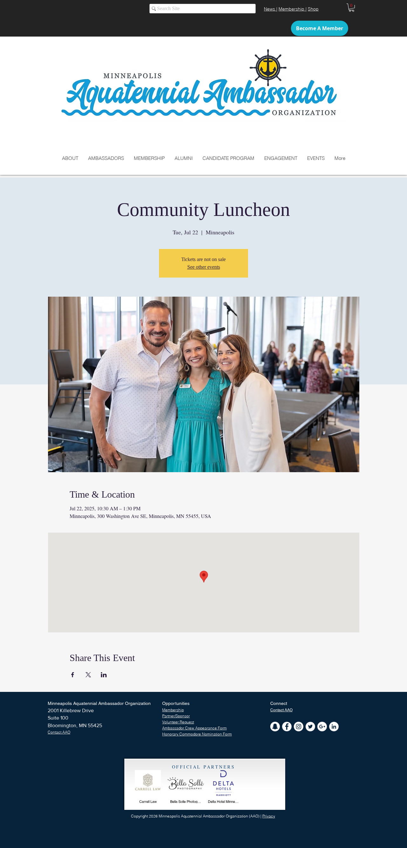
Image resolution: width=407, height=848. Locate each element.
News (270, 9)
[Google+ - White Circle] (322, 726)
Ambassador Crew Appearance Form (194, 728)
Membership (292, 9)
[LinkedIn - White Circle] (334, 726)
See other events (203, 267)
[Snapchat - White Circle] (275, 726)
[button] (351, 7)
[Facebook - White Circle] (287, 726)
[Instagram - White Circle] (298, 726)
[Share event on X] (88, 674)
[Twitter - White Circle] (310, 726)
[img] (148, 788)
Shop (313, 9)
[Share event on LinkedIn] (104, 674)
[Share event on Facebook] (73, 674)
